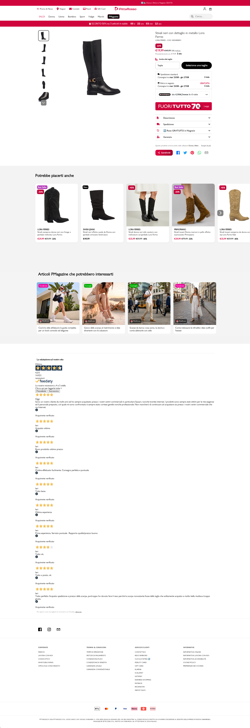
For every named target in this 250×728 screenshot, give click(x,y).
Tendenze (43, 285)
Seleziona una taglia (196, 65)
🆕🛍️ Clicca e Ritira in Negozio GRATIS (125, 3)
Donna (191, 146)
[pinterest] (192, 152)
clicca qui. (78, 612)
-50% (40, 191)
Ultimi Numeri (199, 146)
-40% (131, 187)
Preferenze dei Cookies (193, 666)
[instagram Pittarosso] (49, 629)
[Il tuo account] (204, 9)
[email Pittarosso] (58, 629)
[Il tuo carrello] (210, 9)
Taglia (160, 65)
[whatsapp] (199, 152)
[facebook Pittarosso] (40, 629)
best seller (42, 187)
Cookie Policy (189, 662)
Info (180, 54)
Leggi (206, 106)
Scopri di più (206, 146)
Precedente (41, 391)
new (85, 187)
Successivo (54, 391)
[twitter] (185, 152)
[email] (206, 152)
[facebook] (178, 152)
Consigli (88, 285)
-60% (159, 45)
